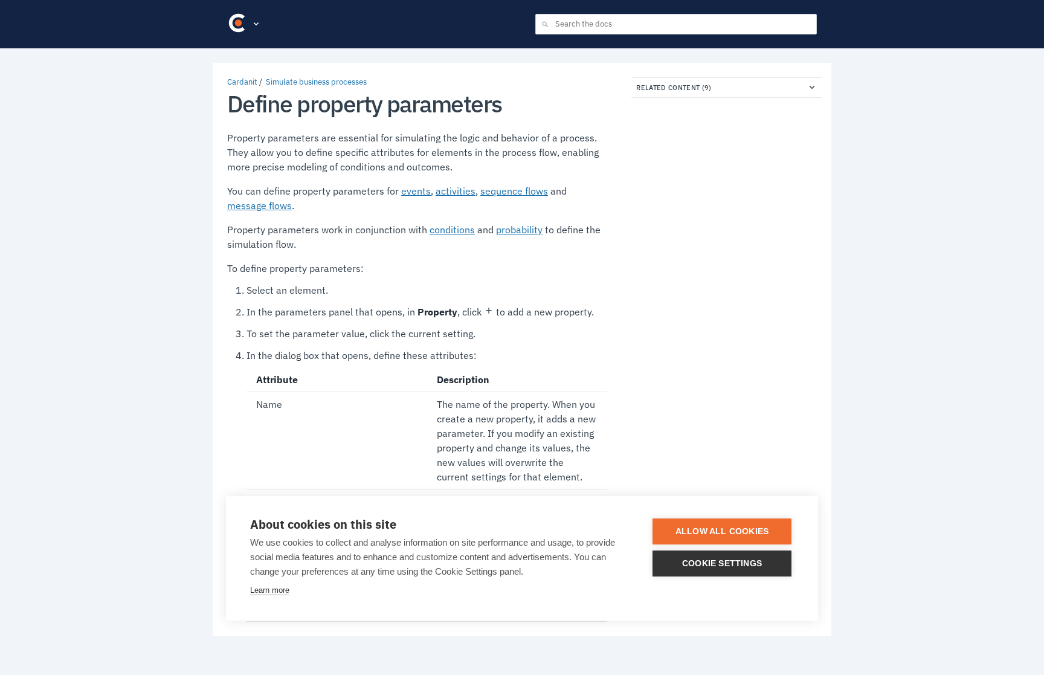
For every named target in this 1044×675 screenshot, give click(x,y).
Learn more (269, 590)
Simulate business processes (316, 82)
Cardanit (242, 82)
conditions (452, 230)
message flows (259, 205)
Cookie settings (722, 563)
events (416, 191)
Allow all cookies (721, 531)
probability (519, 230)
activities (455, 191)
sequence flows (514, 191)
